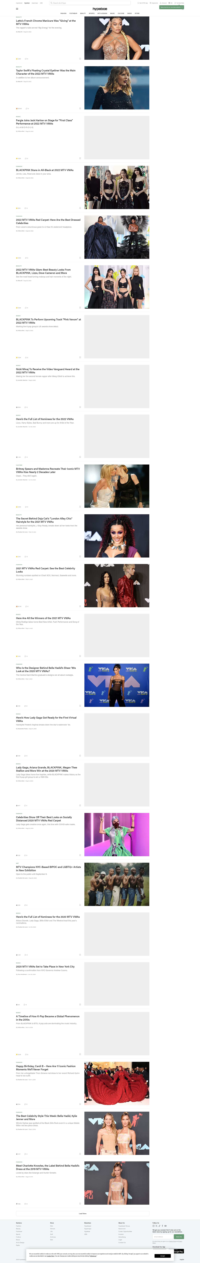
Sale (51, 1240)
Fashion (63, 13)
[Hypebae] (100, 8)
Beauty (83, 13)
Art (17, 863)
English (182, 1259)
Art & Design (102, 13)
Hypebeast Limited (24, 1259)
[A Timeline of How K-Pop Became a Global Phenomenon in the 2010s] (116, 1033)
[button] (55, 59)
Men (51, 1226)
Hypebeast (87, 1226)
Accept (162, 1256)
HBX (85, 1234)
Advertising (122, 1237)
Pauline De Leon (23, 532)
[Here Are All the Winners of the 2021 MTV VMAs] (116, 635)
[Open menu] (17, 9)
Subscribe (179, 1237)
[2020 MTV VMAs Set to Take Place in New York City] (116, 984)
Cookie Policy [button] (50, 1256)
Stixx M (20, 32)
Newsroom (122, 1229)
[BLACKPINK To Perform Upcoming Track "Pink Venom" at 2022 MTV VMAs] (116, 336)
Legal (120, 1240)
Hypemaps (87, 1229)
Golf (51, 1234)
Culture (121, 13)
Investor (121, 1234)
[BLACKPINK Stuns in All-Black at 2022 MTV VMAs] (116, 187)
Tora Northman (22, 974)
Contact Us (122, 1242)
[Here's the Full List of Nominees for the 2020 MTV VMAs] (116, 934)
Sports (91, 13)
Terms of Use (172, 1241)
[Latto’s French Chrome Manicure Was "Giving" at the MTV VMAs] (116, 38)
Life (51, 1231)
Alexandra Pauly (23, 728)
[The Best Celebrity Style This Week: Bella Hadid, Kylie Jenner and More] (116, 1133)
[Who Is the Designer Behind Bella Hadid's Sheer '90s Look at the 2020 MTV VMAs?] (116, 685)
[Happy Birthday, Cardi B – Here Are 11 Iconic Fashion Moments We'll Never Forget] (116, 1083)
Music (112, 13)
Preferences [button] (93, 1256)
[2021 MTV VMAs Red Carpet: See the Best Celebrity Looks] (116, 585)
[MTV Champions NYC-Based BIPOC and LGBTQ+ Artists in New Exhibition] (116, 884)
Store (137, 13)
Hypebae (87, 1231)
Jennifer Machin (22, 380)
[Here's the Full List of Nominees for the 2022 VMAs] (116, 436)
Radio (129, 13)
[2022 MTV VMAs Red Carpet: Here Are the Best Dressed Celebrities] (116, 237)
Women (52, 1229)
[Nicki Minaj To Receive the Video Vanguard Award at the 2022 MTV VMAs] (116, 386)
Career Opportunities (125, 1231)
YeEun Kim (21, 131)
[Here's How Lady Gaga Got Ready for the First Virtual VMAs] (116, 735)
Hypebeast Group (124, 1226)
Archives (53, 1237)
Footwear (73, 13)
